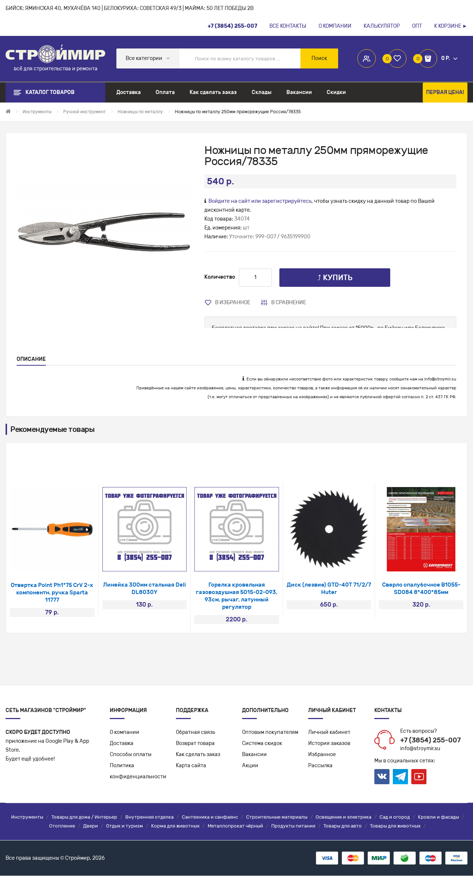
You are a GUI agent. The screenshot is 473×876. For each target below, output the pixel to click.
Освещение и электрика (343, 817)
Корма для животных (175, 826)
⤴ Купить (335, 277)
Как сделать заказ (198, 754)
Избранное (322, 754)
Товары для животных (395, 826)
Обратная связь (195, 732)
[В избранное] (42, 562)
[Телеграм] (400, 777)
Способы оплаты (131, 754)
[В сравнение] (62, 562)
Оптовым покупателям (270, 732)
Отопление (62, 826)
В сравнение (288, 302)
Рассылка (320, 765)
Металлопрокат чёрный (235, 826)
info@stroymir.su (440, 379)
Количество (219, 277)
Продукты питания (293, 826)
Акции (250, 765)
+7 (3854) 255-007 (430, 740)
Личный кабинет (329, 732)
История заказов (329, 743)
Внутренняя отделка (149, 817)
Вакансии (254, 754)
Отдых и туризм (124, 826)
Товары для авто (342, 826)
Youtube (418, 776)
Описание (31, 359)
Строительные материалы (276, 817)
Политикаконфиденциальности (138, 771)
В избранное (232, 302)
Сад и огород (395, 817)
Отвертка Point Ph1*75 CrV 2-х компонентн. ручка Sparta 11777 (52, 592)
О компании (124, 732)
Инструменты (27, 817)
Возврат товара (195, 743)
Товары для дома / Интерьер (84, 817)
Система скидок (262, 743)
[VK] (381, 776)
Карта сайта (191, 765)
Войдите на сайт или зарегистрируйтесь (260, 201)
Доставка (121, 743)
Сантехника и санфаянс (210, 817)
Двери (90, 826)
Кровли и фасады (438, 817)
